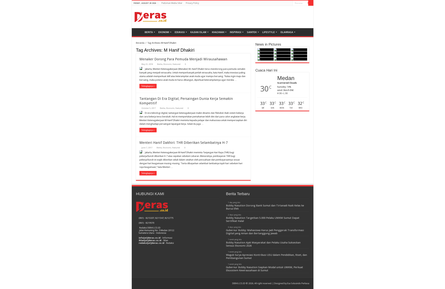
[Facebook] (286, 3)
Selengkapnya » (148, 86)
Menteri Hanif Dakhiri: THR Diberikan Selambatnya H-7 (183, 143)
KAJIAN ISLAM (198, 32)
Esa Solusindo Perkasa (298, 283)
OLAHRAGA (286, 32)
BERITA (149, 32)
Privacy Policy (192, 3)
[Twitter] (290, 3)
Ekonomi (167, 64)
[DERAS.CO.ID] (150, 16)
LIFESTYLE (268, 32)
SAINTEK (252, 32)
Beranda (138, 31)
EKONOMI (163, 32)
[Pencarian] (310, 3)
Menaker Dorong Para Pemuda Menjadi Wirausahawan (183, 59)
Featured (176, 64)
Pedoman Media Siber (171, 3)
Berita (159, 64)
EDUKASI (180, 32)
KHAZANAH (218, 32)
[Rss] (283, 3)
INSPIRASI (235, 32)
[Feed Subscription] (250, 50)
